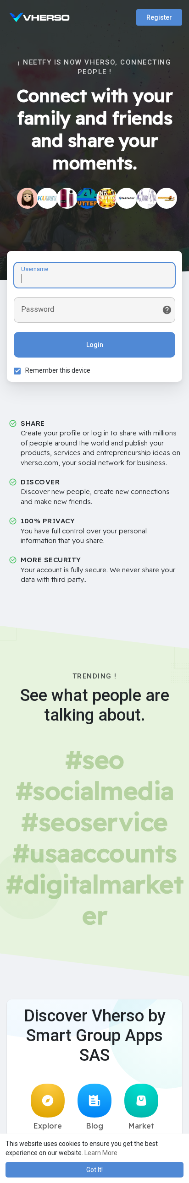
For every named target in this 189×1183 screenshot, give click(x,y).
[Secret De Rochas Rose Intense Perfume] (67, 198)
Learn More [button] (100, 1152)
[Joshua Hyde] (146, 198)
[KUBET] (47, 198)
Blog (94, 1125)
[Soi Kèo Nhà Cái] (166, 198)
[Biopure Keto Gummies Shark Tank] (27, 198)
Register (159, 17)
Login (94, 344)
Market (141, 1125)
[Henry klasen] (126, 198)
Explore (47, 1125)
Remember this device (57, 370)
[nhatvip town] (106, 198)
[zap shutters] (87, 198)
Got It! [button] (94, 1169)
